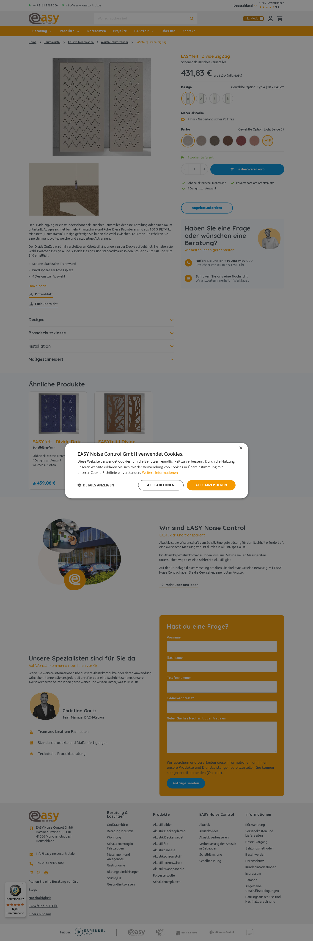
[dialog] (156, 470)
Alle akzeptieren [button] (211, 485)
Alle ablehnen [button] (160, 485)
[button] (95, 485)
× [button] (240, 448)
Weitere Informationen (160, 472)
